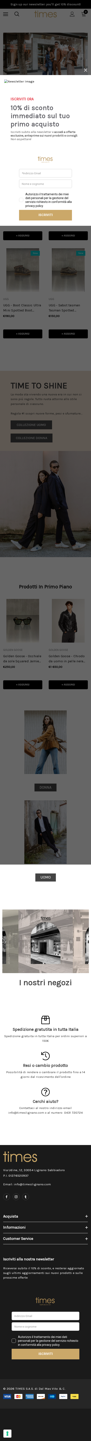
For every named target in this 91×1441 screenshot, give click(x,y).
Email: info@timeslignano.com (27, 1184)
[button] (45, 877)
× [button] (85, 70)
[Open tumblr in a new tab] (25, 1196)
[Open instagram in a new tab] (16, 1196)
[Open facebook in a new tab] (6, 1196)
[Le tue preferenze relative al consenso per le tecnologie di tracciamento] (7, 1434)
